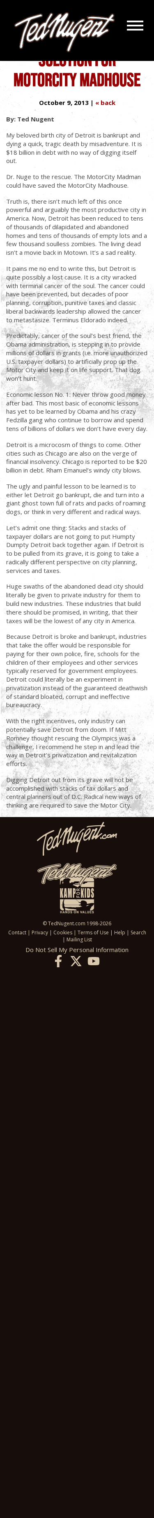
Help (119, 932)
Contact (17, 932)
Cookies (62, 932)
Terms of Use (93, 932)
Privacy (40, 932)
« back (105, 102)
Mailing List (79, 939)
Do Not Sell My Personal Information (77, 949)
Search (138, 932)
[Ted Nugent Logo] (64, 32)
